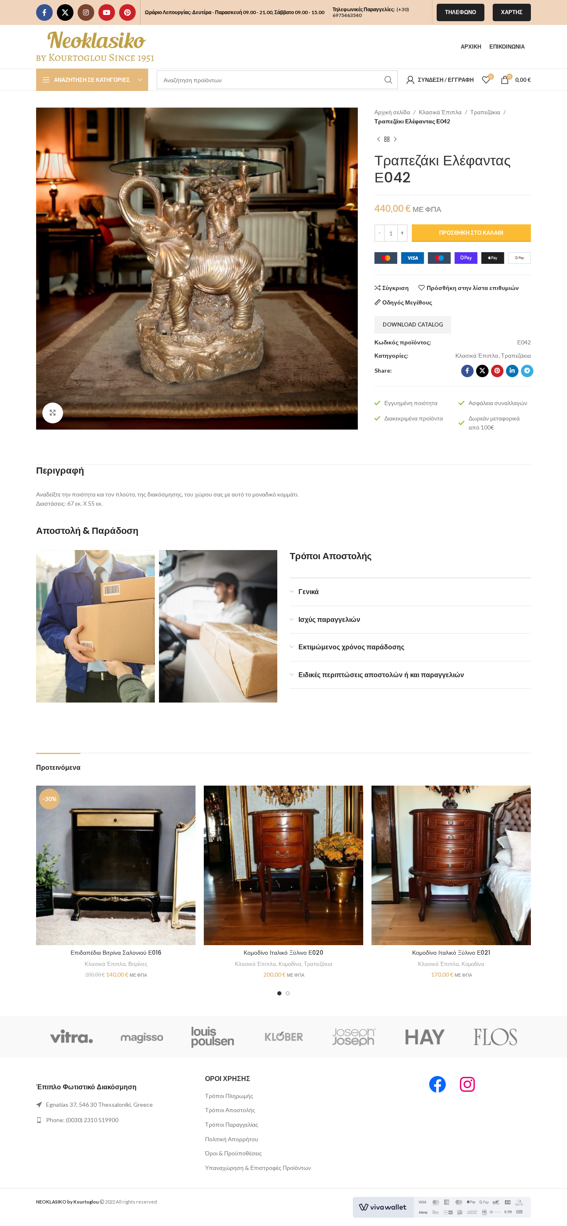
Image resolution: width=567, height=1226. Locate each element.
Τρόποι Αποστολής (230, 1109)
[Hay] (424, 1037)
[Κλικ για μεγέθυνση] (52, 413)
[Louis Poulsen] (213, 1037)
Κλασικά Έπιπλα (440, 111)
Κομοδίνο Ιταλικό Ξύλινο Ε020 (283, 952)
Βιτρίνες (137, 964)
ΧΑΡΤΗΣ (512, 12)
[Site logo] (95, 45)
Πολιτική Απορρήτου (231, 1138)
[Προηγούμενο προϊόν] (378, 139)
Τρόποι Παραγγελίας (231, 1124)
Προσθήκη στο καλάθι (471, 232)
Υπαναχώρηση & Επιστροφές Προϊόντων (258, 1167)
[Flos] (495, 1037)
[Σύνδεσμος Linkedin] (512, 371)
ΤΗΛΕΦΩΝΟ (460, 12)
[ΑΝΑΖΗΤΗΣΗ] (388, 79)
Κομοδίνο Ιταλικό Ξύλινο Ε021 (451, 952)
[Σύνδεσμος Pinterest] (127, 12)
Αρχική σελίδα (392, 111)
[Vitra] (71, 1037)
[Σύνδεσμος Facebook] (44, 12)
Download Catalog (413, 324)
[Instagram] (467, 1084)
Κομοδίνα (290, 964)
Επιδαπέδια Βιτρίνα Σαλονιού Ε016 (116, 952)
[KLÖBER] (283, 1037)
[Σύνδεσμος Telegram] (527, 371)
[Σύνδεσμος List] (114, 1104)
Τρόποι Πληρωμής (229, 1095)
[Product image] (116, 865)
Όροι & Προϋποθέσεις (233, 1153)
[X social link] (65, 12)
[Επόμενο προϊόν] (395, 139)
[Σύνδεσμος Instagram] (86, 12)
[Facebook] (437, 1084)
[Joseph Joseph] (354, 1037)
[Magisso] (142, 1037)
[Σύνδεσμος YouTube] (106, 12)
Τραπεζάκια (485, 111)
